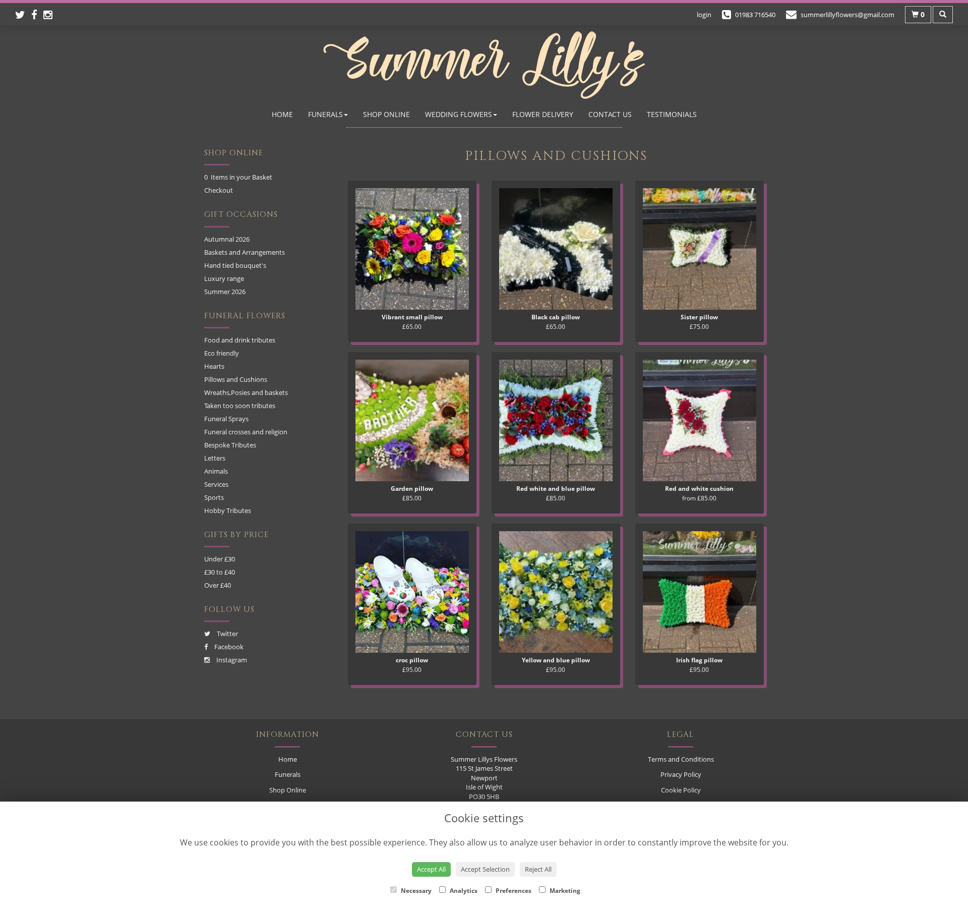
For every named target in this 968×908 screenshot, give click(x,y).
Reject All (538, 869)
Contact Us (610, 114)
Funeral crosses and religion (245, 431)
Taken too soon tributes (239, 405)
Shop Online (386, 114)
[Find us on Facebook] (37, 15)
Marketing (564, 890)
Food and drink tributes (239, 340)
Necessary (415, 890)
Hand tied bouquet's (235, 265)
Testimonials (672, 114)
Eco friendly (221, 353)
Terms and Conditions (681, 759)
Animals (216, 471)
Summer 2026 (225, 291)
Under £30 (219, 558)
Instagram (231, 659)
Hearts (214, 366)
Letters (214, 458)
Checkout (218, 190)
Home (282, 114)
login (704, 14)
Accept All (431, 869)
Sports (214, 497)
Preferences (512, 890)
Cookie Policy (681, 789)
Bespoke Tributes (230, 444)
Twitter (226, 633)
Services (216, 484)
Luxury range (224, 278)
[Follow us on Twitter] (23, 15)
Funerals (325, 114)
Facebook (228, 646)
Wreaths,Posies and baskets (246, 392)
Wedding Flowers (458, 114)
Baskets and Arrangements (244, 252)
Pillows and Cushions (235, 379)
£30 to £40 (219, 572)
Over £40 (217, 585)
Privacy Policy (680, 774)
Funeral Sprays (226, 418)
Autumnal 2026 (227, 239)
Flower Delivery (542, 114)
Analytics (462, 890)
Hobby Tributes (227, 510)
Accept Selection (485, 869)
